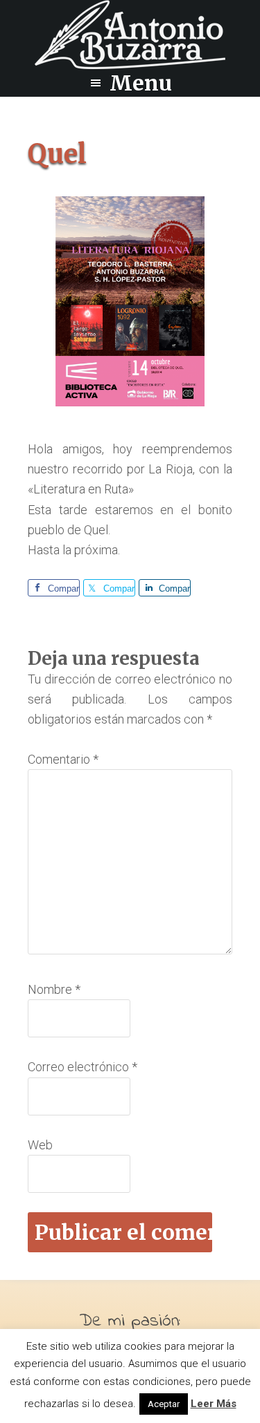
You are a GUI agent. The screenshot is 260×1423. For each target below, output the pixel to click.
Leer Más (213, 1403)
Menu (141, 83)
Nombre (54, 989)
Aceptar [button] (164, 1404)
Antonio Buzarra (130, 34)
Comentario (63, 759)
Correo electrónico (82, 1066)
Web (40, 1145)
